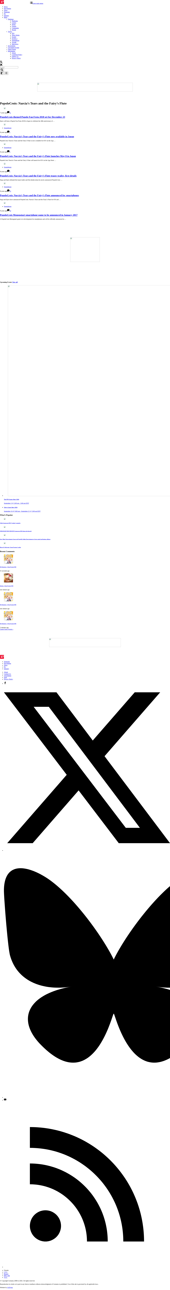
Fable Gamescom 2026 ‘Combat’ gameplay (10, 523)
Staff (5, 677)
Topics (10, 31)
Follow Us (15, 56)
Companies (15, 28)
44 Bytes (10, 1287)
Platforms (15, 21)
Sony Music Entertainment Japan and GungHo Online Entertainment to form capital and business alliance (25, 539)
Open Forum (12, 49)
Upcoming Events (13, 47)
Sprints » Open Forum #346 (6, 585)
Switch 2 (14, 39)
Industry (6, 15)
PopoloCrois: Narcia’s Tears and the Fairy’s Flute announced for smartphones (39, 195)
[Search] (1, 62)
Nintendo (7, 12)
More (5, 17)
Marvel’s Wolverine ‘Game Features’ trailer (10, 547)
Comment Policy (17, 55)
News (6, 7)
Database (11, 19)
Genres (14, 26)
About (14, 53)
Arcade (14, 42)
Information (11, 51)
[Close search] (1, 65)
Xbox (5, 10)
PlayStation (7, 8)
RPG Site (7, 1275)
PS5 (13, 33)
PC (5, 14)
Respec (6, 1274)
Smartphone (15, 40)
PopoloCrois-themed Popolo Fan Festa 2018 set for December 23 (32, 117)
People (14, 30)
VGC (5, 1277)
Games (14, 23)
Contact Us (7, 674)
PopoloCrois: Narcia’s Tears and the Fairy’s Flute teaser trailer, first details (38, 175)
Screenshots (11, 46)
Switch (14, 37)
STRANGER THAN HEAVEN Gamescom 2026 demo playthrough (15, 531)
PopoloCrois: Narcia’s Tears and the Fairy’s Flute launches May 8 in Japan (38, 156)
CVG (5, 1272)
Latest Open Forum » (6, 629)
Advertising (7, 676)
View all (15, 282)
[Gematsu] (15, 3)
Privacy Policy (16, 58)
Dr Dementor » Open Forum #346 (8, 567)
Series (14, 24)
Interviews (15, 44)
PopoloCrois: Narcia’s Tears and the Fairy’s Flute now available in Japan (37, 136)
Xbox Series (15, 35)
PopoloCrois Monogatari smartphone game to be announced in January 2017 (39, 215)
